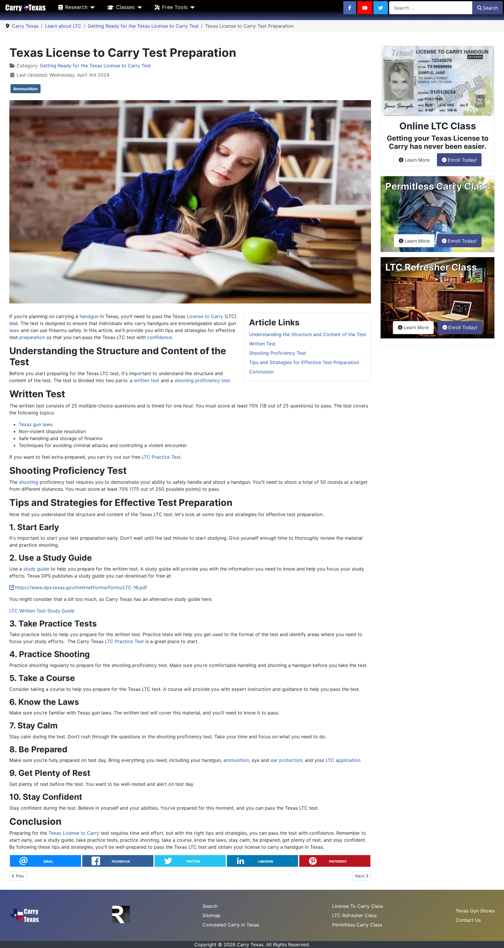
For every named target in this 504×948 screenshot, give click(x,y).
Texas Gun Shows (475, 911)
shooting (28, 482)
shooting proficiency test (202, 380)
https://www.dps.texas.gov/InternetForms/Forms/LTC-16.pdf (81, 587)
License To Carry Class (357, 906)
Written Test (262, 344)
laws (14, 330)
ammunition (236, 760)
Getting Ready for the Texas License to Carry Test (95, 65)
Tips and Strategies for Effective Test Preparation (304, 362)
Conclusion (261, 372)
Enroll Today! (462, 160)
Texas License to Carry (73, 833)
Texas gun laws (35, 424)
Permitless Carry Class (357, 925)
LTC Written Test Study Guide (41, 611)
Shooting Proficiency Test (277, 353)
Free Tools (175, 7)
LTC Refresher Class (354, 915)
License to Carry (205, 316)
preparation (32, 337)
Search (490, 8)
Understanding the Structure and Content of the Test (307, 334)
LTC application (343, 760)
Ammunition (25, 88)
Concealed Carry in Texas (230, 925)
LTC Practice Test (161, 457)
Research (76, 7)
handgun (89, 316)
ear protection (286, 760)
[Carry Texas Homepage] (25, 7)
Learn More (420, 160)
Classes (125, 7)
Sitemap (211, 915)
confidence (159, 337)
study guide (36, 569)
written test (146, 380)
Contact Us (468, 920)
